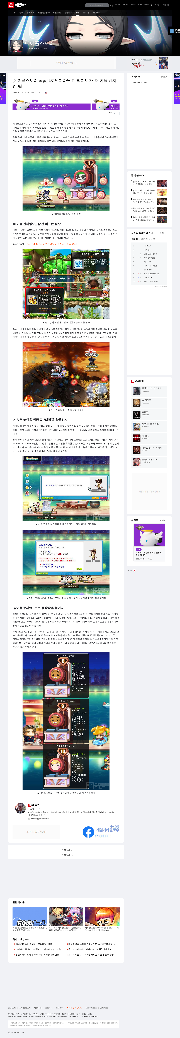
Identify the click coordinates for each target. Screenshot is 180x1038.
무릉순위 (68, 12)
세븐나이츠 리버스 (150, 424)
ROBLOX (147, 246)
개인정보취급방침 (74, 1008)
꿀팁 (77, 12)
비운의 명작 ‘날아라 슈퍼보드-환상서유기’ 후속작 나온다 (93, 944)
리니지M (147, 262)
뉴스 (21, 12)
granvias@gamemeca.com (40, 819)
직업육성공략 (43, 12)
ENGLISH (41, 92)
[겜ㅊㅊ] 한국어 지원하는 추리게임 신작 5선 (35, 944)
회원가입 (166, 5)
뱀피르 (145, 412)
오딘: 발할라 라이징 (151, 273)
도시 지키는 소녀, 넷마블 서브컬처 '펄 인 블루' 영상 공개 (93, 954)
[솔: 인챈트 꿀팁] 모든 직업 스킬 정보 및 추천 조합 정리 (143, 202)
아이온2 (147, 250)
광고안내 (49, 1008)
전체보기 (163, 77)
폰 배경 (146, 5)
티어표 (140, 5)
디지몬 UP (148, 277)
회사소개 (12, 1008)
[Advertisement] (66, 63)
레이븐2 (145, 436)
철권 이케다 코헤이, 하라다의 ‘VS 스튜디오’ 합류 (37, 954)
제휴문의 (38, 1008)
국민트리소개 (25, 1008)
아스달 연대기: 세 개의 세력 (153, 447)
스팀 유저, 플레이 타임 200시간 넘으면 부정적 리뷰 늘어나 (42, 949)
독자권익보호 (91, 1008)
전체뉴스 (117, 5)
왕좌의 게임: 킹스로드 (152, 388)
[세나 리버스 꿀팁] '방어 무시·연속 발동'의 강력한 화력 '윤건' (144, 220)
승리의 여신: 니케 (151, 281)
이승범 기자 (17, 92)
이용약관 (60, 1008)
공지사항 (104, 1008)
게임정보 (125, 5)
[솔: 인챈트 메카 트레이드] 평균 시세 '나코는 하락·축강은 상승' (144, 211)
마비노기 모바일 (150, 266)
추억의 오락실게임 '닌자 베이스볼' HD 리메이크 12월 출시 (94, 949)
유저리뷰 (30, 12)
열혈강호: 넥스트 (150, 254)
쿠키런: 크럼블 (149, 258)
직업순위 (57, 12)
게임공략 (133, 5)
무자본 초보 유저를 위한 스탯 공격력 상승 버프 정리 (51, 244)
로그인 (157, 5)
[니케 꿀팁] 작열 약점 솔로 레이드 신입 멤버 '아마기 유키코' (144, 193)
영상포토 (97, 12)
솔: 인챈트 (148, 269)
